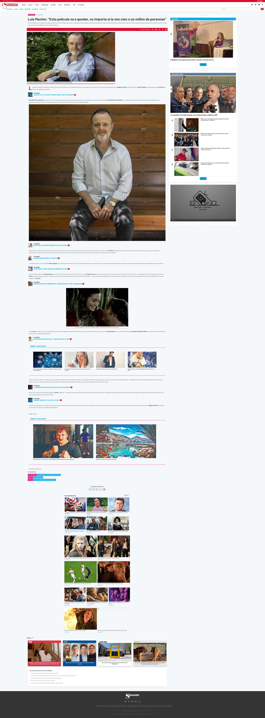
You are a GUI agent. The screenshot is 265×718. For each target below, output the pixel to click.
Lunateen (163, 706)
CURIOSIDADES (44, 4)
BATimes (169, 706)
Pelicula (53, 479)
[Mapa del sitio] (139, 701)
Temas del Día (9, 9)
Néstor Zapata (56, 474)
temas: (30, 479)
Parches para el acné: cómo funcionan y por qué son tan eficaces (51, 245)
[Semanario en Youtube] (132, 701)
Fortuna (119, 706)
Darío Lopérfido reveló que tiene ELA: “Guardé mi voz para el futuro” (52, 339)
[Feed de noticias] (136, 701)
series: (30, 477)
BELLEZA (30, 4)
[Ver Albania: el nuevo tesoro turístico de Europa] (126, 425)
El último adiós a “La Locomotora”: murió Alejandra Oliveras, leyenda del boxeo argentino (53, 459)
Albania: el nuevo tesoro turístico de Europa (106, 459)
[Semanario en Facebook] (125, 701)
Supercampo (144, 706)
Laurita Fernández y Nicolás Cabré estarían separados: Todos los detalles (47, 683)
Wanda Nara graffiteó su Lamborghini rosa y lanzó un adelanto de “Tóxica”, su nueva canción (58, 284)
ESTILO (60, 4)
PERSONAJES (67, 4)
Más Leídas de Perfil (177, 74)
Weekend (130, 706)
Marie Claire (112, 706)
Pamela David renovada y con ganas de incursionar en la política (45, 673)
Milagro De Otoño (38, 477)
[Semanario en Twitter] (129, 701)
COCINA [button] (37, 4)
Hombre (124, 706)
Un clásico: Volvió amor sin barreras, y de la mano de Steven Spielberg (46, 678)
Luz (154, 706)
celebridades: (32, 474)
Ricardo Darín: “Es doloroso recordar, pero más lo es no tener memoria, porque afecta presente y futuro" (53, 675)
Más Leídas (175, 19)
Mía (158, 706)
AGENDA (24, 4)
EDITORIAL (53, 4)
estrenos (21, 9)
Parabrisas (136, 706)
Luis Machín (40, 474)
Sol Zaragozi (48, 474)
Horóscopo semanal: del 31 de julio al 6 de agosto (47, 400)
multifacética (28, 9)
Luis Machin (36, 479)
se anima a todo (42, 9)
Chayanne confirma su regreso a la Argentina (46, 258)
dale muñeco (35, 9)
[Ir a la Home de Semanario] (132, 696)
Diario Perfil (99, 706)
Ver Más (203, 64)
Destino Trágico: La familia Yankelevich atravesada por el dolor (51, 269)
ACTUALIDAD (81, 4)
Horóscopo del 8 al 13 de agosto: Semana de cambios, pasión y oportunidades (54, 95)
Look (150, 706)
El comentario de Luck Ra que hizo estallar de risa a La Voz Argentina (52, 387)
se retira (16, 9)
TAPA (74, 4)
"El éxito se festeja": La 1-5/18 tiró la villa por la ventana (43, 680)
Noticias (106, 706)
